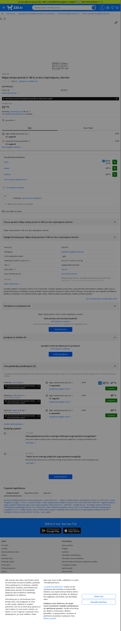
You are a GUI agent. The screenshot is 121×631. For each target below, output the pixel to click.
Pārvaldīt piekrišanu (99, 602)
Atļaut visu (98, 596)
